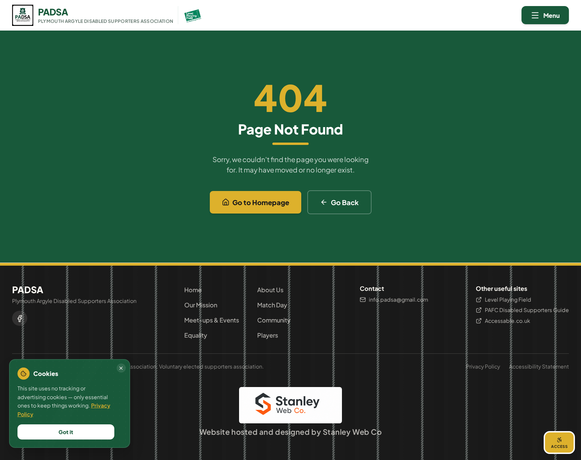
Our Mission (200, 305)
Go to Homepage (260, 202)
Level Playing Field (508, 299)
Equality (195, 335)
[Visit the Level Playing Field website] (190, 15)
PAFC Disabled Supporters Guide (527, 310)
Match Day (272, 305)
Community (273, 320)
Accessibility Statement (539, 366)
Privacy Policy (483, 366)
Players (267, 335)
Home (193, 290)
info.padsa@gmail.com (398, 299)
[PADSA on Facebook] (19, 318)
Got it (66, 432)
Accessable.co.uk (507, 320)
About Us (270, 290)
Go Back (345, 202)
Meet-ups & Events (211, 320)
